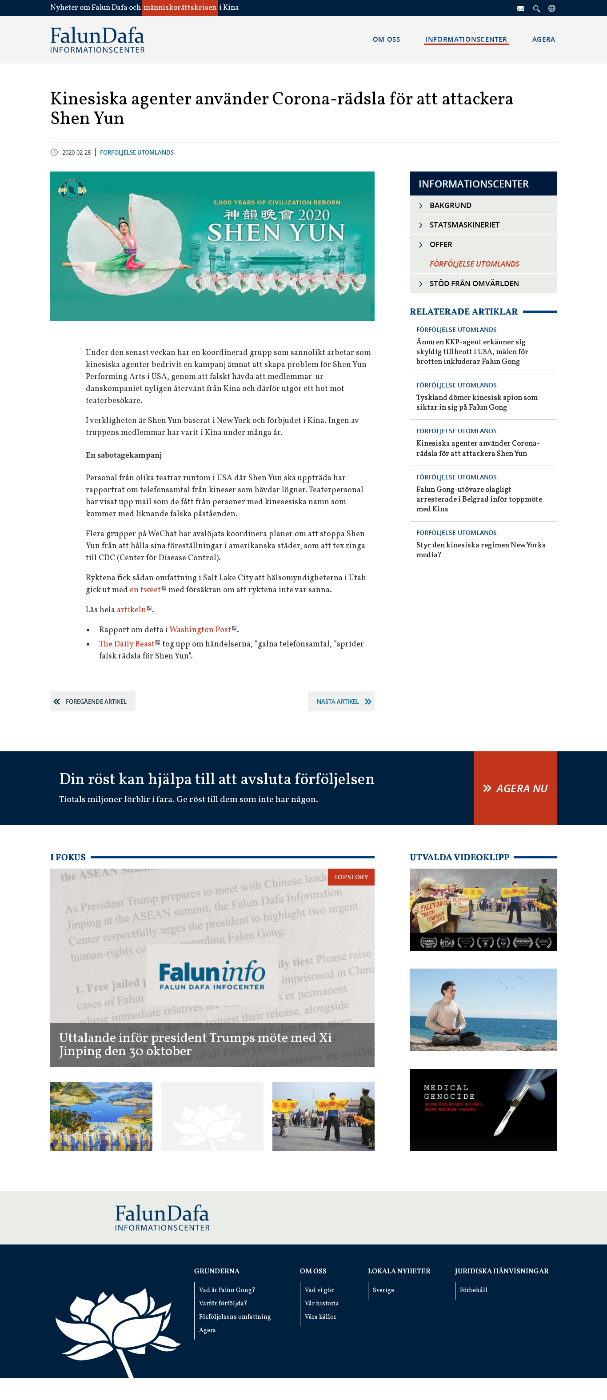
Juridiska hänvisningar (502, 1271)
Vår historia (322, 1304)
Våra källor (320, 1317)
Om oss (313, 1271)
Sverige (383, 1290)
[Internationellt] (552, 8)
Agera (207, 1330)
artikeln (131, 610)
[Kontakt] (521, 8)
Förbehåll (473, 1290)
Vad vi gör (319, 1290)
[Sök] (536, 8)
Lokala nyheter (399, 1271)
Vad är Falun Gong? (227, 1290)
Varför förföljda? (223, 1304)
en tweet (145, 590)
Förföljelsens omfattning (235, 1317)
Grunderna (217, 1271)
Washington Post (200, 630)
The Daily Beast (127, 644)
